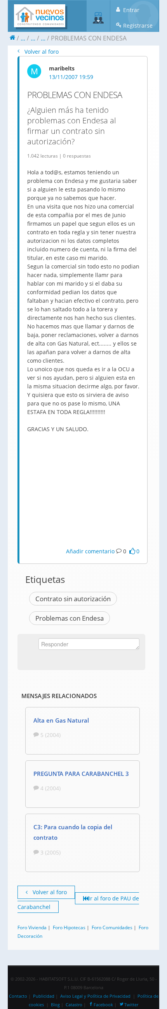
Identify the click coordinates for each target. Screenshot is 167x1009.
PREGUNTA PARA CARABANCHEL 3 (81, 773)
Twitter (131, 1004)
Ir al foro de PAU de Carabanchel (78, 903)
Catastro (74, 1004)
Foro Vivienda (32, 927)
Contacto (18, 996)
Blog (55, 1004)
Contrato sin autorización (73, 598)
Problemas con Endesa (69, 618)
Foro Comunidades (112, 927)
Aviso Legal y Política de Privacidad (95, 996)
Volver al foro (41, 51)
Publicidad (43, 996)
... (23, 38)
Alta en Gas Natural (61, 720)
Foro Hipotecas (69, 927)
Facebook (103, 1004)
